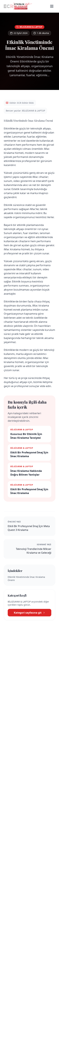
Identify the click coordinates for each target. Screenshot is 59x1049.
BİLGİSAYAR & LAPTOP (31, 27)
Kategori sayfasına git (28, 612)
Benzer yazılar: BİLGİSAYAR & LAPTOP (25, 110)
